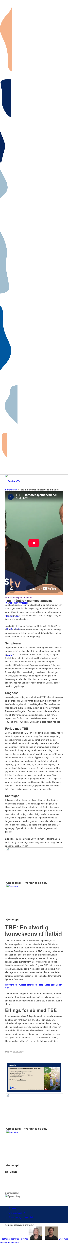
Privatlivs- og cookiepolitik (21, 1217)
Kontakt (12, 1208)
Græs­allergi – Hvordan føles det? (26, 883)
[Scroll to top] (1, 1246)
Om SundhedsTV (16, 1212)
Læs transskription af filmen (18, 597)
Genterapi (12, 919)
